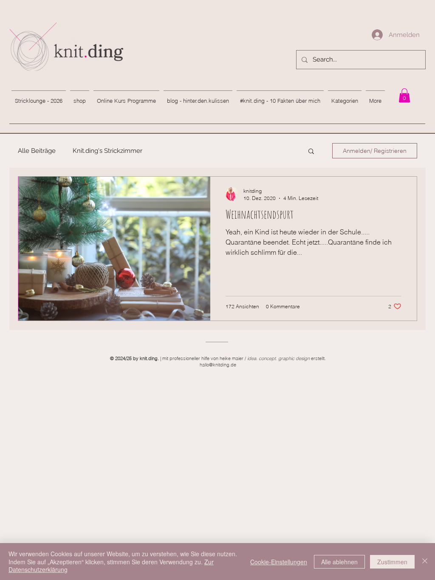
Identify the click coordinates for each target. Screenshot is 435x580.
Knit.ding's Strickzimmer (107, 151)
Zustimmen (392, 561)
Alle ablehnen (339, 561)
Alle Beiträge (37, 151)
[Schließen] (425, 561)
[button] (311, 151)
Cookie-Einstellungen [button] (278, 561)
